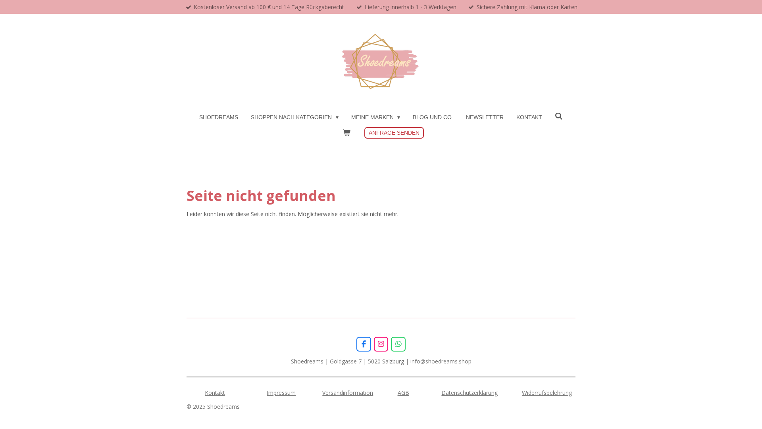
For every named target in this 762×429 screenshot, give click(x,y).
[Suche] (558, 116)
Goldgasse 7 (346, 361)
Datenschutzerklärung (469, 392)
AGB (403, 392)
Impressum (281, 392)
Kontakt (215, 392)
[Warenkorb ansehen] (346, 133)
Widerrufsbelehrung (547, 392)
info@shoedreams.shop (440, 361)
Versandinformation (347, 392)
